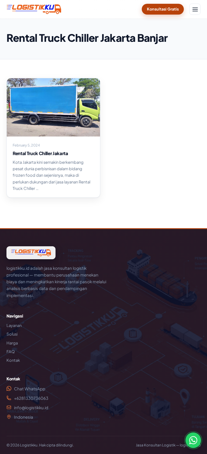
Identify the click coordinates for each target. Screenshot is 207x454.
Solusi (12, 334)
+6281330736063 (31, 398)
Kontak (13, 360)
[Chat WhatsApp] (193, 440)
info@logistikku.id (31, 407)
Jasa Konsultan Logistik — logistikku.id (168, 445)
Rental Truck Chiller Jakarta (40, 153)
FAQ (10, 351)
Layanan (14, 325)
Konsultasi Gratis (163, 8)
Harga (12, 342)
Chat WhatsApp (29, 388)
